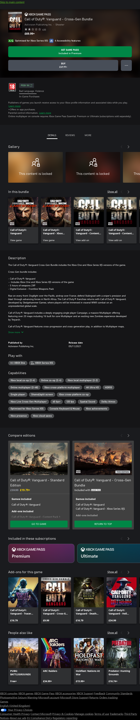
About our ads (18, 718)
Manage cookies (84, 714)
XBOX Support (84, 693)
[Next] (128, 146)
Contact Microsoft (41, 714)
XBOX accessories (65, 693)
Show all (112, 191)
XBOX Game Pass (44, 693)
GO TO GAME (39, 524)
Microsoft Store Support (74, 697)
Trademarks (116, 714)
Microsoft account (48, 697)
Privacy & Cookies (63, 714)
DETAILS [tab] (52, 135)
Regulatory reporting (65, 718)
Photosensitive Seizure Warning (19, 697)
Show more (14, 332)
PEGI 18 (25, 85)
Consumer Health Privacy (15, 714)
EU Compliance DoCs (39, 718)
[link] (23, 220)
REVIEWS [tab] (70, 135)
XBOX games (25, 693)
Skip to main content (12, 2)
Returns (94, 697)
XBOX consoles (9, 693)
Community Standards (119, 693)
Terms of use (101, 714)
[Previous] (121, 146)
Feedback (99, 693)
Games (4, 701)
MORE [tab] (88, 135)
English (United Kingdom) (15, 705)
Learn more (14, 106)
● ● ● (126, 65)
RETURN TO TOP (103, 524)
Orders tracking (108, 697)
